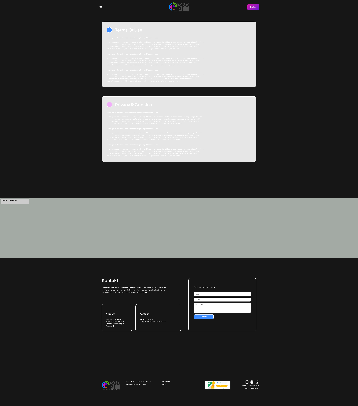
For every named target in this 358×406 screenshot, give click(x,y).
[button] (101, 7)
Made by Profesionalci (252, 388)
